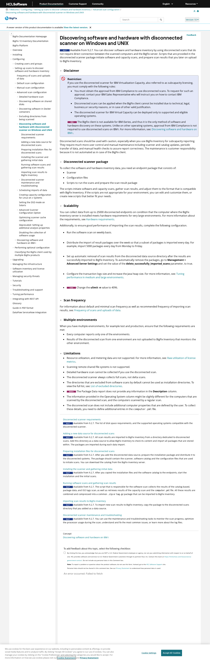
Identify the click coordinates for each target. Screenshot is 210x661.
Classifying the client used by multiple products (33, 254)
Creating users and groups (28, 63)
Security (17, 285)
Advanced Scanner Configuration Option (30, 211)
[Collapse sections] (195, 11)
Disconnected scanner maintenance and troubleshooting (32, 182)
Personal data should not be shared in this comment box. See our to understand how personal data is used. (114, 568)
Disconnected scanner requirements (32, 136)
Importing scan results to (34, 174)
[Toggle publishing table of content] (11, 33)
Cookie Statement (66, 657)
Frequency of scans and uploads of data (97, 310)
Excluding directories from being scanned (32, 118)
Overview (17, 49)
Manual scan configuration (30, 87)
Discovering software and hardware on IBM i (30, 242)
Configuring (26, 9)
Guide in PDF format (23, 307)
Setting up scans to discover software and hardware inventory (62, 9)
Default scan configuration (30, 83)
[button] (11, 36)
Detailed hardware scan (31, 96)
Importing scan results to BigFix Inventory (84, 501)
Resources (190, 3)
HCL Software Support (154, 564)
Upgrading (18, 259)
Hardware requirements (100, 219)
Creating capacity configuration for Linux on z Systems (35, 196)
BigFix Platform (20, 45)
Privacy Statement (122, 568)
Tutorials (17, 280)
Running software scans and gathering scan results (36, 166)
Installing (17, 54)
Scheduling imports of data (33, 190)
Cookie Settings (149, 652)
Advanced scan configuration (106, 9)
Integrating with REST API (26, 298)
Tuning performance (23, 294)
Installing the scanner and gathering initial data (34, 159)
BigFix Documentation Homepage (30, 36)
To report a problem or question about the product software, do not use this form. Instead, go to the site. (116, 564)
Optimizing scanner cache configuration (32, 219)
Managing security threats (26, 276)
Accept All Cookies (171, 652)
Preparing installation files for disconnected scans (36, 151)
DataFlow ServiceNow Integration (30, 312)
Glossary (17, 303)
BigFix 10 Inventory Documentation (30, 41)
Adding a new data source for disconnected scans (36, 144)
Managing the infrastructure (27, 264)
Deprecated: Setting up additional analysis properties (34, 226)
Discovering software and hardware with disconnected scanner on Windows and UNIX (45, 12)
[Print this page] (198, 11)
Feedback (191, 35)
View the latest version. (76, 27)
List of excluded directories (106, 386)
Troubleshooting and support (28, 289)
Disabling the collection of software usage (32, 234)
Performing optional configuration (32, 247)
